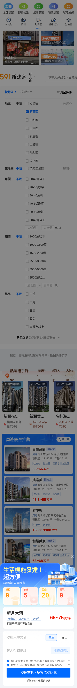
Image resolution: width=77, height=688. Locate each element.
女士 (64, 637)
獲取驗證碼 (60, 650)
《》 (36, 661)
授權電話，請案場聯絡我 (39, 672)
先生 (51, 637)
